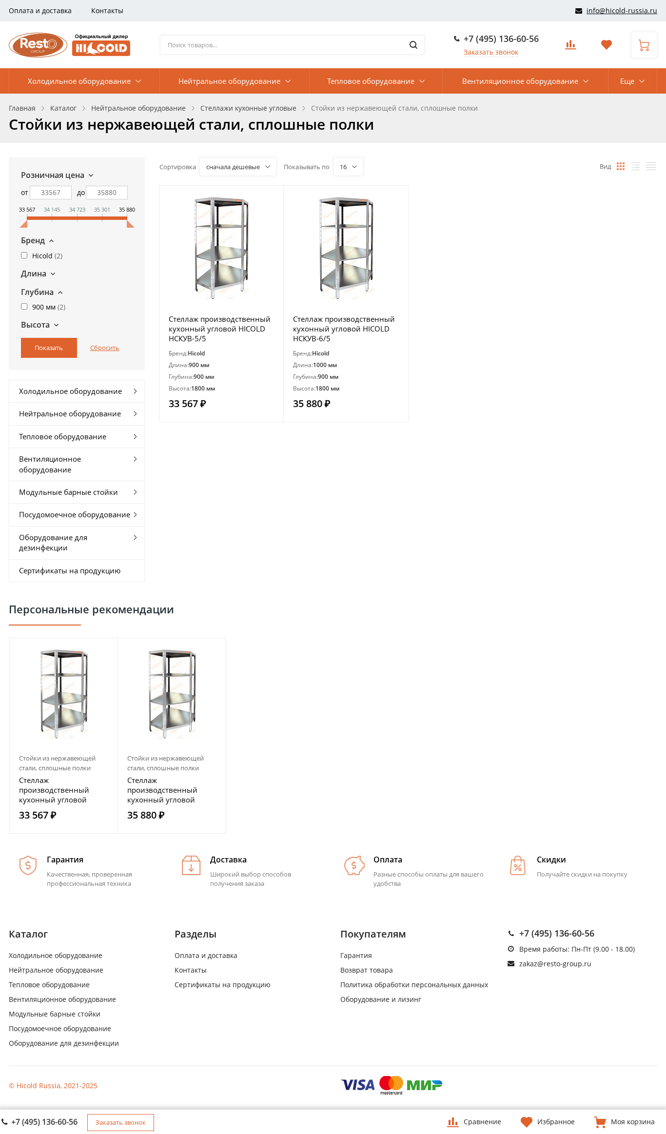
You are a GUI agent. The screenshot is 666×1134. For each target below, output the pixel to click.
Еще (627, 81)
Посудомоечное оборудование (74, 514)
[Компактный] (651, 166)
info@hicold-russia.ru (622, 10)
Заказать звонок (491, 52)
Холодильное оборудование (79, 81)
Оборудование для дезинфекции (53, 542)
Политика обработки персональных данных (414, 984)
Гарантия (356, 955)
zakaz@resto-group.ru (555, 963)
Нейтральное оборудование (229, 81)
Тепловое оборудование (370, 81)
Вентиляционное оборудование (520, 81)
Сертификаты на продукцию (69, 570)
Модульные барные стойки (68, 492)
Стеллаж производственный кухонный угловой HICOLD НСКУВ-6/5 (344, 328)
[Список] (635, 166)
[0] (570, 47)
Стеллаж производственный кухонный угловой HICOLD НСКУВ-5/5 (220, 328)
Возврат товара (366, 970)
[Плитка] (620, 166)
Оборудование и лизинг (380, 999)
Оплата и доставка (40, 10)
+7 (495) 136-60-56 (501, 38)
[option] (64, 736)
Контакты (107, 10)
